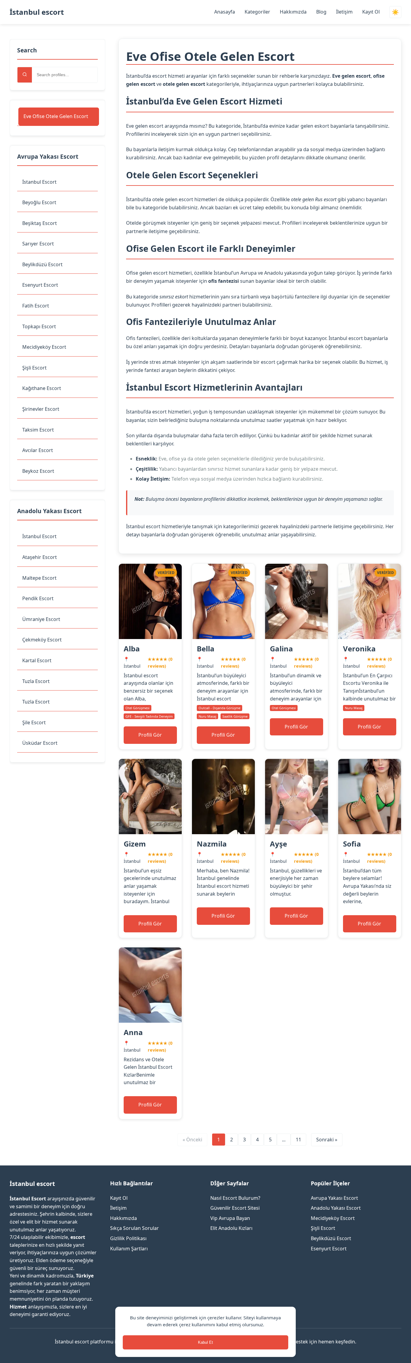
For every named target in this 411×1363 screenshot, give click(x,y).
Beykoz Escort (38, 471)
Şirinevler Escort (40, 409)
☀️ (395, 12)
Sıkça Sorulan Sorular (134, 1228)
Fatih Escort (35, 305)
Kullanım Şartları (129, 1248)
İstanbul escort (37, 12)
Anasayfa (224, 11)
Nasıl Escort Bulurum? (235, 1198)
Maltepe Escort (39, 578)
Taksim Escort (38, 429)
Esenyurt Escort (40, 285)
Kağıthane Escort (41, 388)
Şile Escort (34, 722)
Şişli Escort (34, 367)
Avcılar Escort (37, 450)
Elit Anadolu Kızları (231, 1228)
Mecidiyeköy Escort (44, 347)
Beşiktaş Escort (39, 223)
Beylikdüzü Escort (42, 264)
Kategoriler (257, 11)
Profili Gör (150, 734)
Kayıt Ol (371, 11)
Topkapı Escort (39, 326)
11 (298, 1139)
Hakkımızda (293, 11)
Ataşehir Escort (39, 557)
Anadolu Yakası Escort (336, 1208)
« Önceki (192, 1139)
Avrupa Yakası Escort (334, 1198)
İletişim (344, 11)
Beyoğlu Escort (39, 202)
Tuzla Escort (36, 681)
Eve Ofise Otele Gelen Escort (55, 116)
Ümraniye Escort (41, 619)
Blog (321, 11)
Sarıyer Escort (38, 243)
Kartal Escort (36, 660)
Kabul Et (205, 1342)
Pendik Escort (38, 598)
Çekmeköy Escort (42, 639)
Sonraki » (326, 1139)
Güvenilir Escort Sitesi (235, 1208)
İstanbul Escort (39, 182)
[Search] (24, 75)
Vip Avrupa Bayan (230, 1218)
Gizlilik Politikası (128, 1238)
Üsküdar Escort (39, 743)
